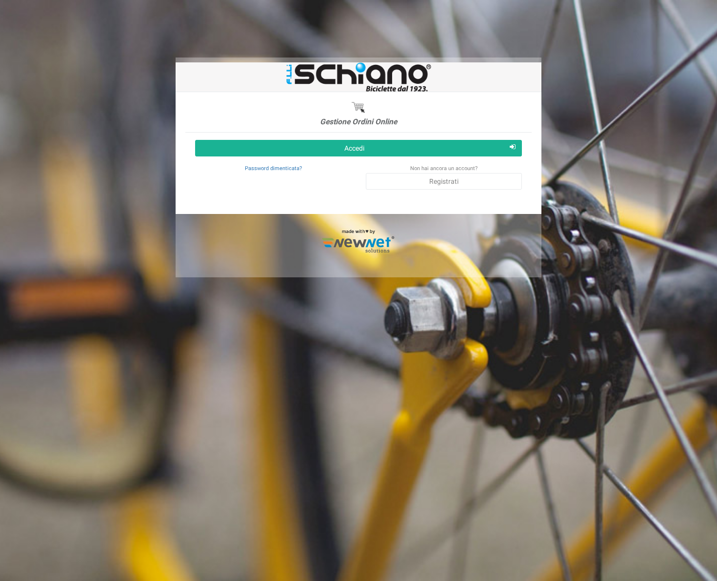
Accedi (354, 148)
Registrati (443, 181)
